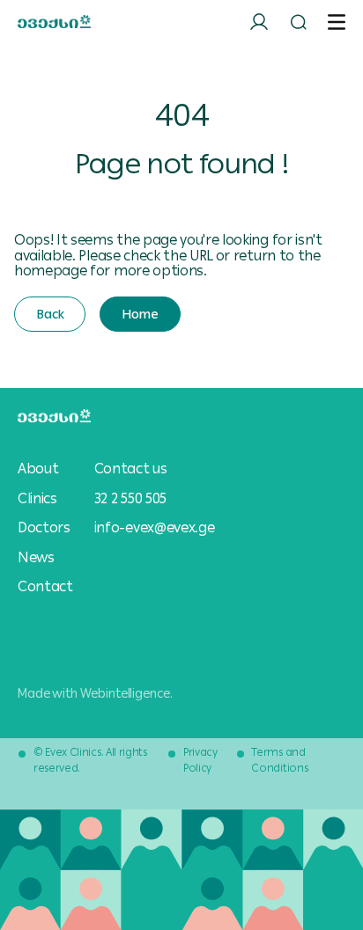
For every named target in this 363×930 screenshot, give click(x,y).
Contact (45, 587)
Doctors (44, 528)
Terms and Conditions (279, 760)
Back (49, 314)
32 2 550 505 (130, 498)
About (38, 469)
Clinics (37, 499)
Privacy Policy (200, 760)
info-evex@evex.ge (154, 527)
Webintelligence (125, 693)
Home (140, 314)
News (36, 558)
